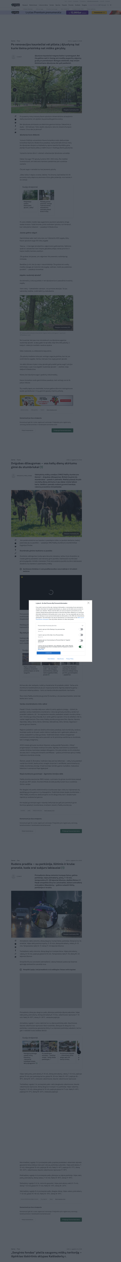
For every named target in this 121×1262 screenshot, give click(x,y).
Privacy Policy (69, 658)
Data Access (60, 658)
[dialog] (60, 631)
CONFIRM (49, 653)
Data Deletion (51, 658)
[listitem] (60, 625)
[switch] (81, 629)
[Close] (89, 603)
